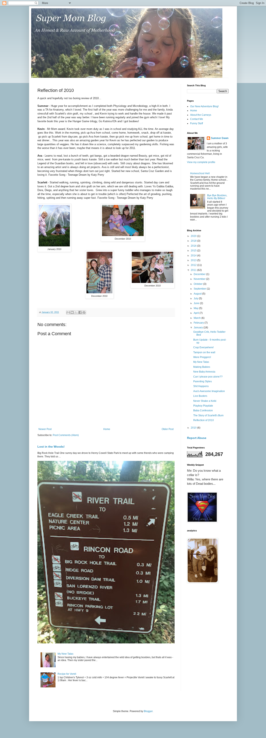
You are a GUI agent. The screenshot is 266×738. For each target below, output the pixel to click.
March (197, 318)
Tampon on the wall (204, 352)
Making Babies (201, 366)
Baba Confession (203, 410)
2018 (194, 240)
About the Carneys (200, 114)
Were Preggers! (202, 357)
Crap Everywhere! (203, 347)
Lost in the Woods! (51, 446)
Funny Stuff (196, 123)
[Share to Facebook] (80, 312)
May (196, 308)
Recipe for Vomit (67, 673)
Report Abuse (196, 438)
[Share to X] (76, 312)
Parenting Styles (202, 381)
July (196, 298)
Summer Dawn (219, 138)
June (197, 303)
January (198, 327)
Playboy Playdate (203, 405)
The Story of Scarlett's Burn (208, 415)
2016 (194, 245)
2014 (194, 255)
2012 (194, 265)
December (200, 274)
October (198, 284)
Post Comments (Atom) (66, 435)
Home (106, 429)
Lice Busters (200, 396)
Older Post (168, 429)
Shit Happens (201, 386)
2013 (194, 260)
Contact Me (196, 119)
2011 (194, 270)
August (198, 293)
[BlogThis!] (72, 312)
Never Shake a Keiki (204, 400)
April (197, 313)
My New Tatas (65, 653)
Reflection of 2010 (203, 420)
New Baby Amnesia (204, 371)
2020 (194, 236)
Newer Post (45, 429)
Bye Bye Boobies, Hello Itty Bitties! (217, 197)
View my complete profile (201, 162)
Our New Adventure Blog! (204, 106)
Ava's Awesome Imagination (209, 391)
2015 (194, 250)
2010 (194, 427)
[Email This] (68, 312)
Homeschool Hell (200, 173)
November (200, 279)
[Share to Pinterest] (84, 312)
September (200, 288)
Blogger (148, 711)
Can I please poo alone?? (208, 376)
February (199, 322)
